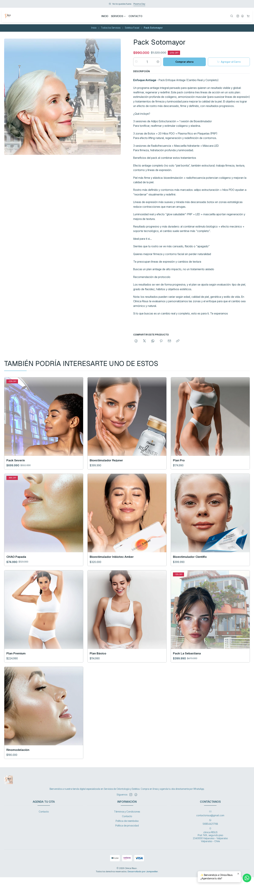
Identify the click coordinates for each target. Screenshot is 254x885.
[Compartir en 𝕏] (144, 341)
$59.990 (141, 4)
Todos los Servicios (110, 28)
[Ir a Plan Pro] (210, 416)
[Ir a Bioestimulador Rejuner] (127, 416)
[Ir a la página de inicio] (8, 16)
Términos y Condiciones (127, 811)
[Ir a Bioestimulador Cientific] (210, 513)
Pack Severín (15, 460)
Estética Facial (132, 28)
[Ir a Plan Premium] (43, 609)
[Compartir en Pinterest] (161, 341)
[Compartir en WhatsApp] (153, 341)
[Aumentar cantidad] (158, 62)
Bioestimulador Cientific (190, 557)
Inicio (93, 28)
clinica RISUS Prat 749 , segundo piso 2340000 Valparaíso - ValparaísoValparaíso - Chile (210, 837)
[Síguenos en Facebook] (242, 16)
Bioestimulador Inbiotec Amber (112, 557)
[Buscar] (231, 16)
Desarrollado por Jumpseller (143, 871)
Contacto (44, 811)
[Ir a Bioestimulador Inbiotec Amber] (127, 513)
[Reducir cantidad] (136, 62)
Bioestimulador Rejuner (106, 460)
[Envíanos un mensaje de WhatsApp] (247, 878)
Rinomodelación (17, 750)
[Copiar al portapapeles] (178, 341)
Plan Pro (179, 460)
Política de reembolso (127, 820)
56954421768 (210, 823)
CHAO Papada (16, 557)
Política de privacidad (127, 825)
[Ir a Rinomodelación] (43, 706)
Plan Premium (16, 653)
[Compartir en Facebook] (136, 341)
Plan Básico (98, 653)
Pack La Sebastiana (187, 653)
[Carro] (248, 16)
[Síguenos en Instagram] (237, 16)
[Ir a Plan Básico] (127, 609)
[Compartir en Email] (169, 341)
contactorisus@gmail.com (210, 815)
